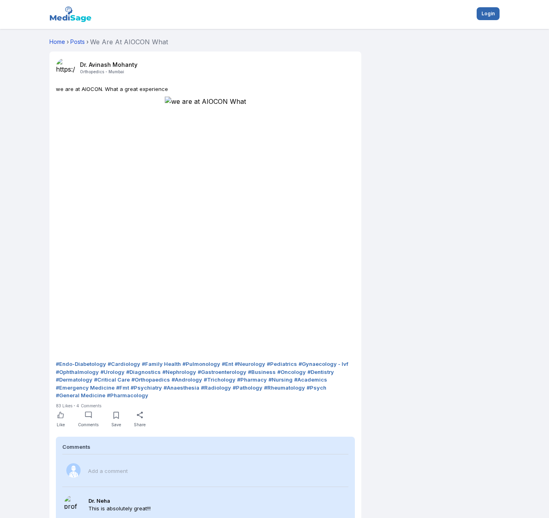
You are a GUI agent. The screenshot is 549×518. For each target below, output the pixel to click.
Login (488, 13)
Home (57, 41)
